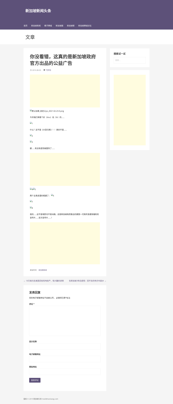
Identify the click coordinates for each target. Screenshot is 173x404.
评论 (31, 304)
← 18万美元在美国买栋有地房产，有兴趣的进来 (44, 280)
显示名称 (33, 341)
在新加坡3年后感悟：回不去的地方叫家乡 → (87, 280)
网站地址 (33, 367)
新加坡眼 (70, 25)
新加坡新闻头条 (38, 10)
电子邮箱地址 (34, 354)
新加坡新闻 (36, 25)
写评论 (48, 70)
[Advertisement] (65, 91)
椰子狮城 (48, 25)
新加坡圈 (59, 25)
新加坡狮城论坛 (84, 25)
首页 (25, 25)
